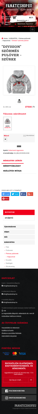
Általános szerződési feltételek (11, 333)
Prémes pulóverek (24, 38)
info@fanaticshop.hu (10, 286)
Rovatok (10, 212)
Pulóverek (9, 250)
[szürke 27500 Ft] (7, 123)
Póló (7, 247)
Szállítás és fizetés (8, 330)
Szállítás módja (12, 171)
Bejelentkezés (21, 24)
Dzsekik (9, 260)
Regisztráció (29, 24)
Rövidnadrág (10, 266)
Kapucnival (6, 40)
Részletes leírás (12, 160)
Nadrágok (9, 263)
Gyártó (9, 218)
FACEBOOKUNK (16, 391)
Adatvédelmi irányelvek (9, 336)
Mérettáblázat (30, 135)
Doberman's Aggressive (16, 150)
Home (6, 38)
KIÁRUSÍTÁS (13, 38)
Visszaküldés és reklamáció (10, 328)
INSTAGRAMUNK (17, 398)
